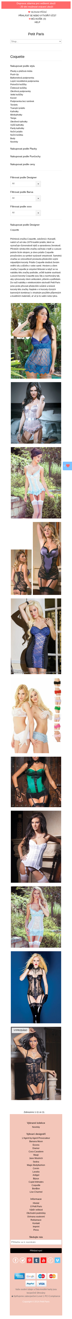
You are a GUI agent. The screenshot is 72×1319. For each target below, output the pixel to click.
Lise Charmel (36, 1192)
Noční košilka (16, 135)
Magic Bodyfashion (36, 1165)
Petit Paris (36, 34)
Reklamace (36, 1220)
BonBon (36, 1188)
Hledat (36, 1203)
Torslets (14, 105)
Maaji (36, 1155)
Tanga (13, 118)
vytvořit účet (48, 15)
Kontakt (36, 1223)
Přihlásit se (26, 15)
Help (37, 22)
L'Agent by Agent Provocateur (36, 1138)
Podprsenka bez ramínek (22, 101)
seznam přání (38, 12)
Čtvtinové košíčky (18, 88)
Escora (36, 1145)
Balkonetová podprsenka (22, 78)
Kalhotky (14, 111)
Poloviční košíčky (18, 84)
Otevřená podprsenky (20, 91)
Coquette (14, 230)
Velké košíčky (16, 94)
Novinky (14, 142)
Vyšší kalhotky (17, 125)
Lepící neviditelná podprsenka (24, 81)
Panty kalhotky (17, 128)
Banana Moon (36, 1141)
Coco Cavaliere (36, 1151)
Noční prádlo (16, 131)
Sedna (36, 1162)
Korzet (13, 98)
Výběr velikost (36, 1210)
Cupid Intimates (36, 1182)
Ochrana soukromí (36, 1216)
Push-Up (14, 74)
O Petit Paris (36, 1206)
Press (36, 1230)
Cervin (36, 1168)
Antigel (36, 1175)
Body (12, 138)
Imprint (36, 1226)
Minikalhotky (16, 115)
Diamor (36, 1148)
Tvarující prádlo (17, 108)
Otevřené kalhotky (18, 121)
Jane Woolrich (36, 1158)
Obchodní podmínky (36, 1213)
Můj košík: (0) (38, 19)
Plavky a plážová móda (21, 71)
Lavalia (36, 1172)
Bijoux (36, 1178)
